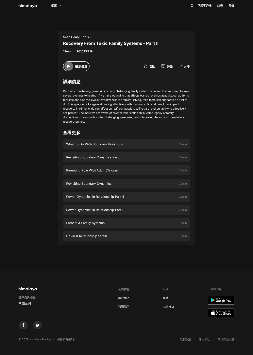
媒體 (166, 297)
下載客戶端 (204, 5)
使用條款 (204, 339)
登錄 (231, 5)
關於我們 (123, 297)
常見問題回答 (226, 339)
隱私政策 (185, 339)
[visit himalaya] (28, 6)
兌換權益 (168, 306)
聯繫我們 (123, 306)
